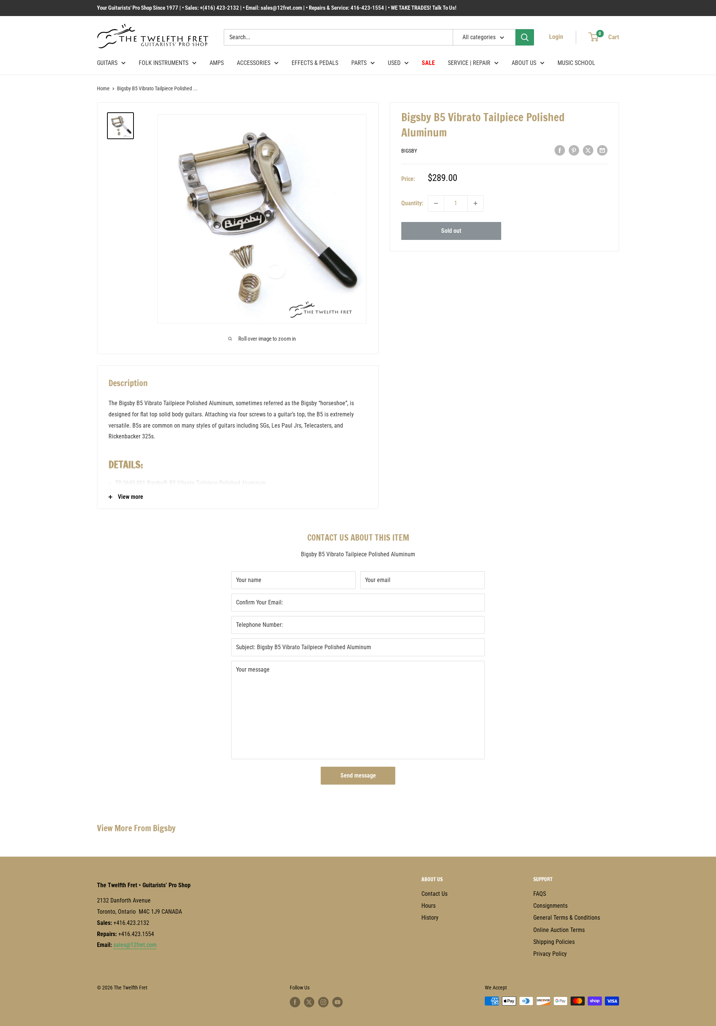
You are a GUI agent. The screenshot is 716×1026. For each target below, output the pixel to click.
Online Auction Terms (559, 929)
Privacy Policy (550, 953)
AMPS (217, 62)
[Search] (524, 37)
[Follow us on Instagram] (323, 1002)
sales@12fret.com (135, 944)
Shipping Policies (554, 941)
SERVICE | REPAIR (469, 62)
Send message (358, 775)
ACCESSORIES (253, 62)
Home (103, 88)
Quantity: (412, 203)
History (430, 917)
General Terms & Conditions (566, 917)
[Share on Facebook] (560, 150)
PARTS (359, 62)
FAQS (539, 893)
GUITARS (107, 62)
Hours (428, 905)
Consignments (550, 905)
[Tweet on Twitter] (588, 150)
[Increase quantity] (475, 203)
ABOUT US (524, 62)
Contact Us (434, 893)
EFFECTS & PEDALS (315, 62)
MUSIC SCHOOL (576, 62)
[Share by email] (602, 150)
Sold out (451, 230)
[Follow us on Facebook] (295, 1002)
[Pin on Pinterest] (574, 150)
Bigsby (409, 151)
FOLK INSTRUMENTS (163, 62)
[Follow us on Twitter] (309, 1002)
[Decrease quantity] (436, 203)
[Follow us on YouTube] (337, 1002)
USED (394, 62)
